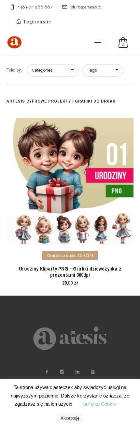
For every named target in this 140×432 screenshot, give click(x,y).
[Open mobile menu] (100, 42)
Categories (42, 70)
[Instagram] (62, 372)
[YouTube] (92, 372)
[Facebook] (46, 372)
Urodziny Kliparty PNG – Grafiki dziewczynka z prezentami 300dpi (70, 271)
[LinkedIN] (77, 372)
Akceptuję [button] (70, 418)
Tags (92, 70)
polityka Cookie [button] (99, 404)
